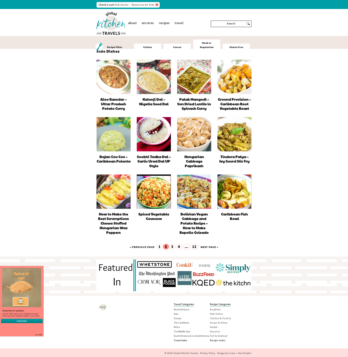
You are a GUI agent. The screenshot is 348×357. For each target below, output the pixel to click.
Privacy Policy (207, 353)
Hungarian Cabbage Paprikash (194, 161)
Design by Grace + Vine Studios (234, 353)
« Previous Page (142, 247)
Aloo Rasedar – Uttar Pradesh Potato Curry (113, 104)
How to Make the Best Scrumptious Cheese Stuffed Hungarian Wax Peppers (113, 223)
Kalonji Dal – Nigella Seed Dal (154, 101)
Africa (177, 327)
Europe (177, 318)
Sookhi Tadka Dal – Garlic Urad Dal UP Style (154, 161)
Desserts (215, 331)
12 (194, 246)
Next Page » (209, 247)
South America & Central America (191, 336)
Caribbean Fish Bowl (234, 216)
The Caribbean (181, 323)
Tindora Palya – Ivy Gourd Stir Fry (234, 159)
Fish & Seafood (218, 336)
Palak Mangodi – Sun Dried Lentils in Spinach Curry (194, 104)
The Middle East (182, 331)
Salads (214, 327)
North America (181, 309)
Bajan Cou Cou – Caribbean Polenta (113, 159)
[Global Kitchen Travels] (111, 34)
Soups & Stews (219, 323)
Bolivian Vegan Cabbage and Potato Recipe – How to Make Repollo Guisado (194, 223)
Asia (176, 314)
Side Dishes (216, 314)
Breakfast (215, 309)
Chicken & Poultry (220, 318)
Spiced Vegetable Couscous (153, 216)
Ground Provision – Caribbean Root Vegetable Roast (234, 104)
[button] (39, 334)
